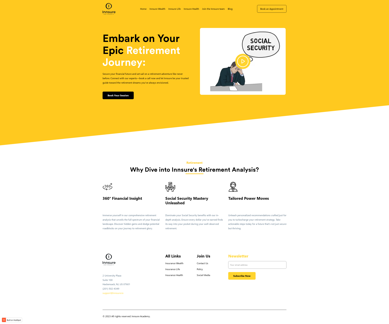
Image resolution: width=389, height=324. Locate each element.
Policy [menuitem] (200, 269)
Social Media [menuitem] (203, 275)
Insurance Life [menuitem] (172, 269)
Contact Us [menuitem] (202, 263)
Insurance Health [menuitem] (174, 275)
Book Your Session (118, 95)
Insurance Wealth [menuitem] (174, 263)
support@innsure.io (113, 293)
